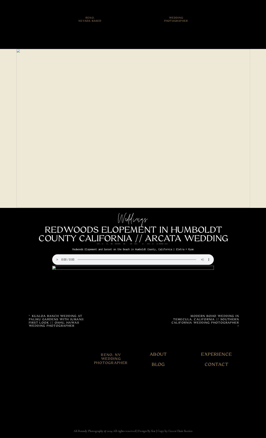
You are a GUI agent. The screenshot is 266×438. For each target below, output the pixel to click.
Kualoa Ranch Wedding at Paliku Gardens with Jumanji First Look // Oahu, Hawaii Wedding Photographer (56, 320)
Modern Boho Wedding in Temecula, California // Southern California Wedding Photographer (205, 319)
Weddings (133, 220)
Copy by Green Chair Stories (175, 431)
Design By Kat (146, 431)
